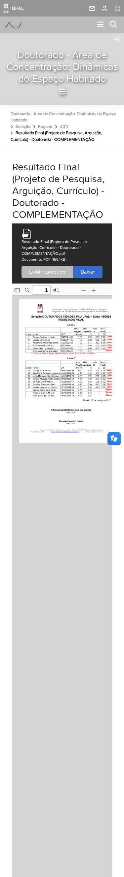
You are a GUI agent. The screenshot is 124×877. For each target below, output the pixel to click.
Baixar (88, 272)
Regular (45, 126)
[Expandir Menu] (100, 25)
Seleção (23, 126)
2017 (64, 126)
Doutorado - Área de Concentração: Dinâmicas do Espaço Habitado (62, 67)
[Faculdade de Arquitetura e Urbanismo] (13, 25)
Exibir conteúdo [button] (47, 272)
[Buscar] (113, 25)
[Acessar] (116, 39)
